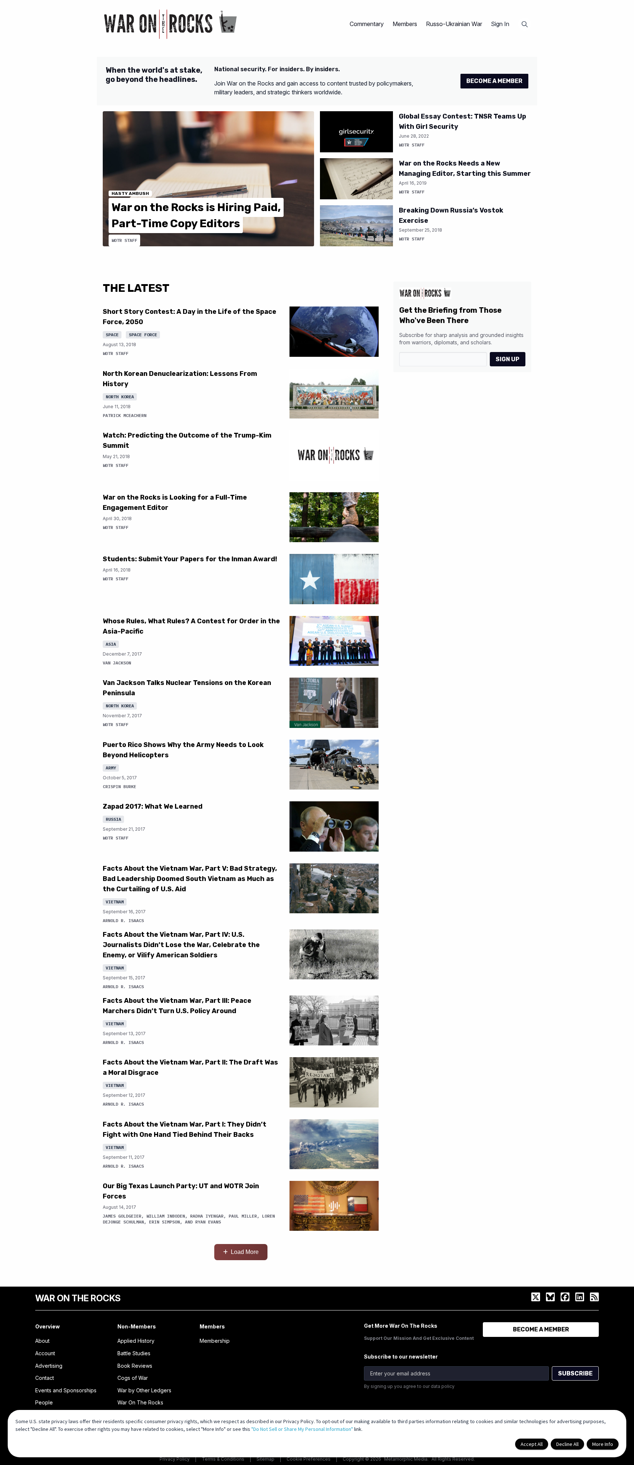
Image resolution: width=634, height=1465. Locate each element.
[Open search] (524, 24)
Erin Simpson (164, 1222)
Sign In (500, 24)
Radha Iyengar (206, 1216)
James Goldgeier (122, 1216)
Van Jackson (117, 663)
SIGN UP (508, 359)
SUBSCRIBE (575, 1373)
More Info (602, 1444)
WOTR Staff (124, 240)
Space (112, 334)
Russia (113, 819)
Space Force (143, 334)
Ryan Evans (208, 1222)
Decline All (567, 1444)
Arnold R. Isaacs (123, 920)
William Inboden (165, 1216)
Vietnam (115, 901)
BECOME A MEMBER (494, 80)
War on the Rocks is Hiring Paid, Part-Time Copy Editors (196, 215)
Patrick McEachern (124, 415)
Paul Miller (243, 1216)
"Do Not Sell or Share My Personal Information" (302, 1429)
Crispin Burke (119, 786)
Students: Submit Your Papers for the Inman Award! (190, 559)
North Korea (120, 396)
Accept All (532, 1444)
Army (111, 767)
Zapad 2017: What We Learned (153, 806)
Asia (111, 644)
